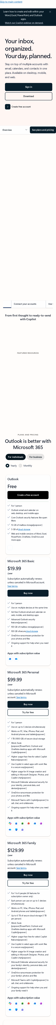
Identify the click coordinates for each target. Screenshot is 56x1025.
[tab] (11, 171)
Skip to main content (11, 1)
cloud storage (24, 529)
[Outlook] (9, 658)
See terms (12, 586)
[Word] (16, 823)
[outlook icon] (9, 547)
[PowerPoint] (28, 823)
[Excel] (22, 823)
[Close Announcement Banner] (50, 12)
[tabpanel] (28, 210)
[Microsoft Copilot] (9, 823)
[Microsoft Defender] (16, 829)
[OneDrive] (16, 658)
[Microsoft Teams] (22, 829)
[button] (15, 130)
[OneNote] (41, 823)
